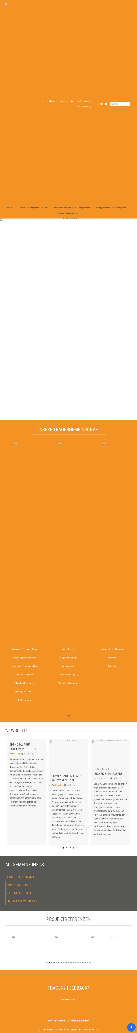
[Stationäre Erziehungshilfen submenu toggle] (76, 207)
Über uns (9, 208)
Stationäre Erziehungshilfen (63, 208)
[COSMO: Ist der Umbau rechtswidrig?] (114, 792)
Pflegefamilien (84, 208)
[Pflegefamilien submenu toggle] (92, 207)
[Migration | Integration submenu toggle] (76, 213)
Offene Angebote (84, 101)
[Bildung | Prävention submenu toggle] (112, 207)
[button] (99, 104)
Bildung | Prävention (103, 208)
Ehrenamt (53, 101)
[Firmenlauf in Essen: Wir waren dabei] (30, 792)
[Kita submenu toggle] (50, 207)
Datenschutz (73, 1020)
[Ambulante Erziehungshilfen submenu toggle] (41, 207)
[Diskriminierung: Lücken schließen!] (72, 792)
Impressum (59, 1020)
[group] (30, 792)
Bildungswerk (121, 208)
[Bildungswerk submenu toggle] (128, 207)
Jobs (72, 101)
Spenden (63, 101)
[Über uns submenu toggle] (15, 207)
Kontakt (85, 1020)
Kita (46, 208)
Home (43, 101)
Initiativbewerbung (84, 107)
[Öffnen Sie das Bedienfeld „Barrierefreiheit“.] (131, 1027)
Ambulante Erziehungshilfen (28, 208)
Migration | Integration (66, 213)
